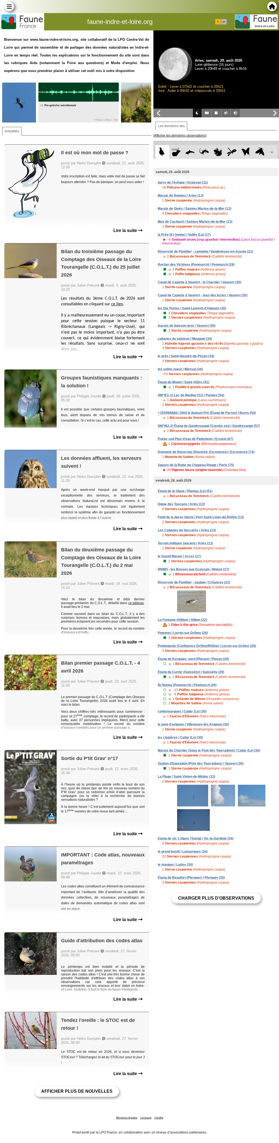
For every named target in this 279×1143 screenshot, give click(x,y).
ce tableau (136, 603)
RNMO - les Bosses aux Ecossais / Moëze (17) (193, 569)
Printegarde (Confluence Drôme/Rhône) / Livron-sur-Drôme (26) (207, 646)
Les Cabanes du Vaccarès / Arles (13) (187, 530)
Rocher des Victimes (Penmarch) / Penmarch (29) (196, 264)
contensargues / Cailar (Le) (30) (182, 711)
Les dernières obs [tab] (171, 126)
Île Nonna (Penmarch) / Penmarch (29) (187, 685)
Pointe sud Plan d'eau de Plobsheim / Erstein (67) (195, 439)
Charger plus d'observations (216, 898)
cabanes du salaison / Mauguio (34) (185, 339)
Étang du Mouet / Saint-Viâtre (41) (183, 382)
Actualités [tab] (12, 131)
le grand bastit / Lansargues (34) (183, 851)
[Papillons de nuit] (260, 152)
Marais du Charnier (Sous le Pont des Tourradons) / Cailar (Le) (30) (209, 750)
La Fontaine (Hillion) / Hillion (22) (182, 620)
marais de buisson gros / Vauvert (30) (187, 326)
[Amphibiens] (218, 152)
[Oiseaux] (162, 152)
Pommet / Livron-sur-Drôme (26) (183, 633)
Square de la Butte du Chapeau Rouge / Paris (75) (196, 465)
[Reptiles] (204, 152)
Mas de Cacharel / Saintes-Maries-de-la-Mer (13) (195, 222)
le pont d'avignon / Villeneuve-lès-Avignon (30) (193, 724)
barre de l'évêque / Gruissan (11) (183, 182)
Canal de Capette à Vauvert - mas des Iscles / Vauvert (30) (202, 295)
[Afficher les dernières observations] (179, 135)
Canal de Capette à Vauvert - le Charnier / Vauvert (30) (199, 282)
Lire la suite (125, 230)
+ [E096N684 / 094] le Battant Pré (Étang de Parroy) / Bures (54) (207, 413)
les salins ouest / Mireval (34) (180, 369)
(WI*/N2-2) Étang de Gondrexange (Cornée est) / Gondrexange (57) (209, 426)
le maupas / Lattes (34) (175, 864)
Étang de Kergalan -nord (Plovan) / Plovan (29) (193, 659)
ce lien (117, 304)
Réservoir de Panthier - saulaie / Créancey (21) (194, 582)
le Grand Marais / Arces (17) (179, 556)
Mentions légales (126, 1117)
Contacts (145, 1117)
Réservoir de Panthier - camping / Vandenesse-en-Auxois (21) (205, 251)
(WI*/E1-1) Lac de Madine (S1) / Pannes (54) (191, 395)
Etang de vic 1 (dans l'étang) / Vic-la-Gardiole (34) (195, 838)
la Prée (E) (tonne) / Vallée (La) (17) (184, 235)
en (224, 21)
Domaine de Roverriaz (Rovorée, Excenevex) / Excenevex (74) (206, 452)
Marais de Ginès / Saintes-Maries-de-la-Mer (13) (194, 209)
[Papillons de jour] (246, 152)
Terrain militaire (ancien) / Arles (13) (185, 543)
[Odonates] (232, 152)
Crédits (158, 1117)
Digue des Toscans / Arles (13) (181, 504)
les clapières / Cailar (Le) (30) (180, 737)
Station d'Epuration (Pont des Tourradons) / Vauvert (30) (201, 763)
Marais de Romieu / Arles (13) (181, 195)
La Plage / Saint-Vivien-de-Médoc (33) (186, 776)
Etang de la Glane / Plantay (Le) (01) (185, 491)
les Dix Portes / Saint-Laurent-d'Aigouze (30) (192, 308)
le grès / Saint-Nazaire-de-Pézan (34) (186, 356)
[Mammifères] (176, 152)
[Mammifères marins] (190, 152)
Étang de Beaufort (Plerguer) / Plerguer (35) (191, 878)
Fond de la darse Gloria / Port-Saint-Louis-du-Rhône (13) (201, 517)
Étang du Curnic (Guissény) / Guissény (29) (191, 672)
